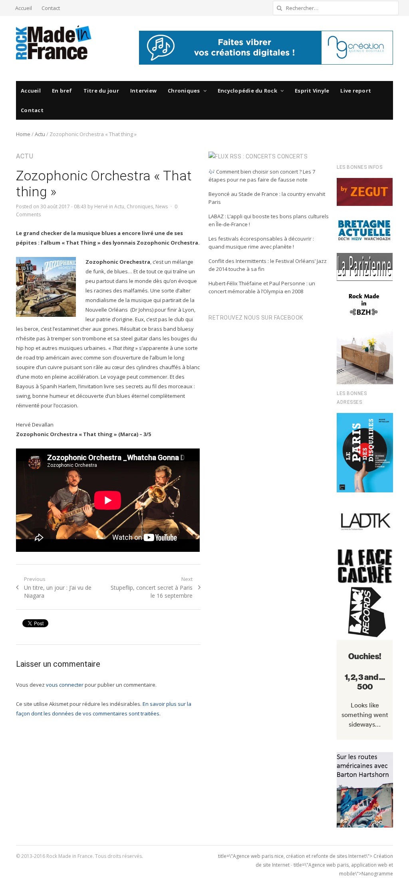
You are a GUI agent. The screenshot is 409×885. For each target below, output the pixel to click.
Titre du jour (101, 90)
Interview (143, 90)
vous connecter (64, 684)
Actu (40, 134)
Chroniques (184, 90)
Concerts (292, 156)
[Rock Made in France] (53, 42)
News (161, 206)
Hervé (101, 206)
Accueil (23, 8)
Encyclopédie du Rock (247, 90)
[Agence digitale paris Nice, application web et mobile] (266, 48)
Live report (355, 90)
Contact (51, 8)
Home (23, 134)
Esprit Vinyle (312, 90)
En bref (62, 90)
